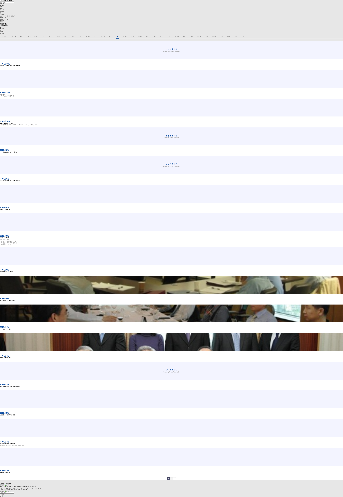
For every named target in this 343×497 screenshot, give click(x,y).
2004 (177, 36)
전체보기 (5, 36)
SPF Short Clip (3, 23)
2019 (66, 36)
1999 (214, 36)
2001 (199, 36)
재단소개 (2, 3)
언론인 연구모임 (4, 19)
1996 (236, 36)
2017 (80, 36)
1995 (243, 36)
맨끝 (174, 478)
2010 (132, 36)
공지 (1, 13)
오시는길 (2, 10)
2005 (169, 36)
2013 (110, 36)
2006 (162, 36)
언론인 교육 (3, 17)
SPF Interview (3, 24)
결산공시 (2, 14)
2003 (184, 36)
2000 (206, 36)
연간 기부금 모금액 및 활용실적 (7, 16)
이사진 (1, 8)
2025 (21, 36)
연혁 (1, 6)
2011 (125, 36)
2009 (140, 36)
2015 (95, 36)
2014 (103, 36)
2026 (14, 36)
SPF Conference (4, 25)
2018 (73, 36)
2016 (88, 36)
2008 (147, 36)
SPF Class (2, 22)
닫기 (1, 496)
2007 (154, 36)
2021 (51, 36)
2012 (117, 36)
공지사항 (2, 11)
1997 (229, 36)
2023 (36, 36)
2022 (43, 36)
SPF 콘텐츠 (3, 20)
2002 (191, 36)
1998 (221, 36)
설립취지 (2, 5)
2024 (28, 36)
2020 (58, 36)
